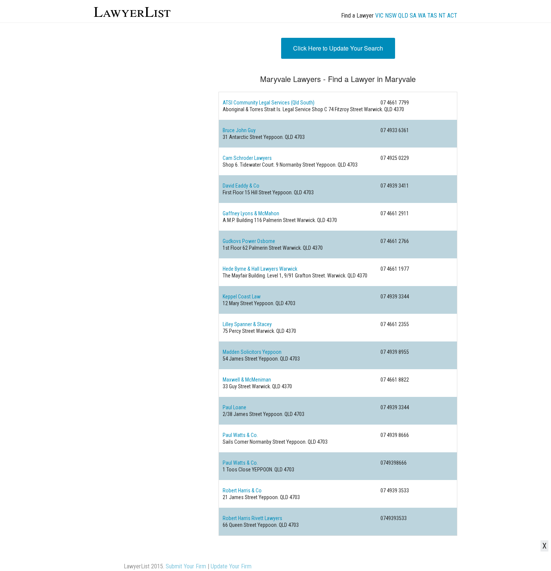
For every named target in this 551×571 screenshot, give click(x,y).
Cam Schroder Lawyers (247, 158)
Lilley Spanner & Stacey (247, 324)
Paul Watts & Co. (240, 435)
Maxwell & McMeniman (247, 380)
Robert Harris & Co (242, 490)
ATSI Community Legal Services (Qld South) (268, 103)
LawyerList (132, 11)
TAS (432, 15)
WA (422, 15)
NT (442, 15)
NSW (391, 15)
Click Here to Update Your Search (338, 48)
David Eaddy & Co (241, 186)
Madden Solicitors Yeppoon (252, 352)
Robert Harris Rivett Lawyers (252, 518)
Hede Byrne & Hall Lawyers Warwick (260, 269)
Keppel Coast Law (242, 297)
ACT (452, 15)
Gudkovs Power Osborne (249, 241)
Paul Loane (234, 407)
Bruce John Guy (239, 130)
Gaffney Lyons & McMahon (251, 213)
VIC (379, 15)
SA (413, 15)
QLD (403, 15)
